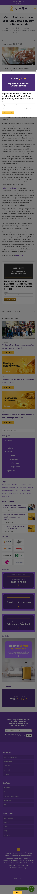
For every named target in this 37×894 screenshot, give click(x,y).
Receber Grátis (8, 112)
